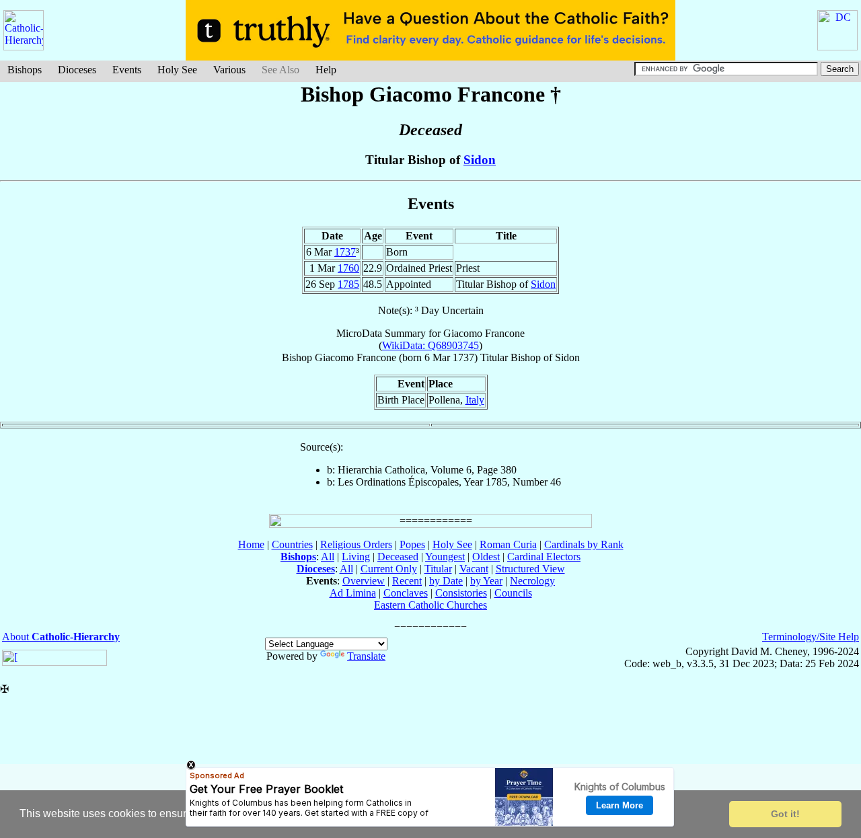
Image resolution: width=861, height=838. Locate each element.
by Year (486, 580)
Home (251, 544)
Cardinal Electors (544, 556)
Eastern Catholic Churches (430, 605)
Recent (407, 580)
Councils (513, 593)
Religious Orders (356, 544)
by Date (446, 580)
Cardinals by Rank (584, 544)
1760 (348, 268)
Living (356, 556)
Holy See (177, 69)
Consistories (461, 593)
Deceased (397, 556)
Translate (366, 656)
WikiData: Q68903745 (430, 345)
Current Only (389, 568)
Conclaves (405, 593)
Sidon (479, 160)
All (327, 556)
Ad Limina (353, 593)
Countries (292, 544)
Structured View (530, 568)
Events (126, 69)
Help (325, 69)
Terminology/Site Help (810, 636)
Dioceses (77, 69)
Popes (412, 544)
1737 (345, 252)
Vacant (473, 568)
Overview (363, 580)
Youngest (445, 556)
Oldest (486, 556)
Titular (438, 568)
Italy (474, 400)
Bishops (24, 69)
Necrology (532, 580)
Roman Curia (508, 544)
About (61, 636)
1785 (348, 284)
